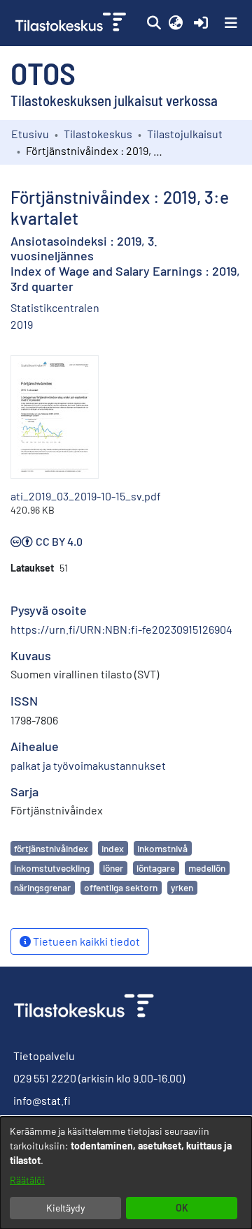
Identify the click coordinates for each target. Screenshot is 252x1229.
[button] (153, 23)
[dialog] (126, 1173)
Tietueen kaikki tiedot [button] (85, 941)
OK (182, 1208)
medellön (206, 868)
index (113, 848)
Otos (43, 72)
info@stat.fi (42, 1100)
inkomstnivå (162, 848)
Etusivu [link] (30, 133)
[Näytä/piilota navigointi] (230, 23)
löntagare (155, 868)
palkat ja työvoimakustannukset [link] (88, 765)
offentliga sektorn (121, 887)
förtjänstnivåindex (51, 848)
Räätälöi (27, 1180)
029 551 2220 (44, 1078)
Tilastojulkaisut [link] (185, 133)
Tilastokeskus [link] (98, 133)
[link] (72, 23)
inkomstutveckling (52, 868)
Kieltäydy (65, 1208)
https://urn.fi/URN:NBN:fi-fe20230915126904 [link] (121, 629)
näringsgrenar (42, 887)
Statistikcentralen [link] (54, 307)
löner (113, 868)
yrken (182, 887)
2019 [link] (21, 324)
